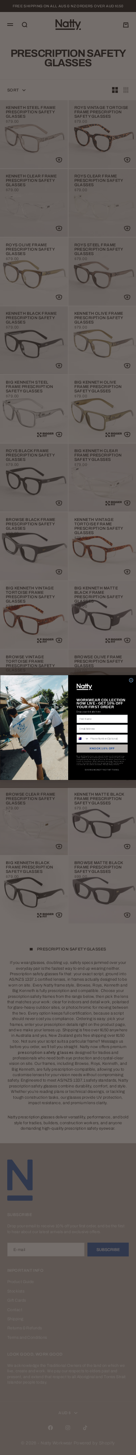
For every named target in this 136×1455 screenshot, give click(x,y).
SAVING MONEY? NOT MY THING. (102, 770)
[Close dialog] (130, 680)
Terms (117, 764)
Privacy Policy (108, 764)
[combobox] (82, 739)
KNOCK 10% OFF (102, 748)
